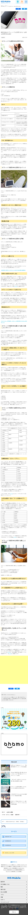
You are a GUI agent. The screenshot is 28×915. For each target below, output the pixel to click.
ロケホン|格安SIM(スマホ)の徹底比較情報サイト (14, 869)
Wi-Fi (3, 812)
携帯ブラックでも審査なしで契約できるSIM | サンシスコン (14, 866)
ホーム (2, 5)
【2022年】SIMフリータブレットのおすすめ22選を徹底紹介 (13, 270)
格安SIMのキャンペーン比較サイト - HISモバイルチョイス (14, 864)
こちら (16, 286)
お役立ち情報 (10, 812)
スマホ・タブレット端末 (7, 814)
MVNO (17, 821)
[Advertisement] (14, 670)
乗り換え (22, 821)
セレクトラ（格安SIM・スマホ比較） (14, 871)
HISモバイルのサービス (10, 821)
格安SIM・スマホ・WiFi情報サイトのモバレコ (14, 868)
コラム (6, 5)
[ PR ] (2, 707)
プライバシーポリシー (14, 907)
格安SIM (3, 37)
